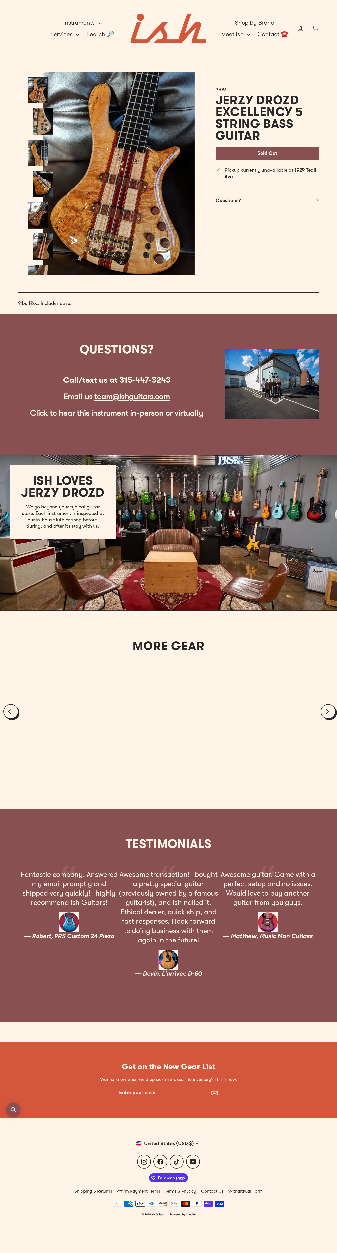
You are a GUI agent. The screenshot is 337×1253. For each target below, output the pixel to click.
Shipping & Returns (93, 1191)
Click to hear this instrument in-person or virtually (116, 413)
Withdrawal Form (245, 1191)
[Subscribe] (214, 1092)
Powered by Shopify (183, 1214)
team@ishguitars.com (132, 396)
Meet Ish (233, 34)
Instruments (79, 22)
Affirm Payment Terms (138, 1191)
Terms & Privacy (180, 1191)
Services (62, 34)
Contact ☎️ (272, 34)
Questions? (228, 200)
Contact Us (212, 1191)
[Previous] (10, 711)
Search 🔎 (100, 34)
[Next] (328, 711)
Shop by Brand (254, 22)
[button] (13, 1110)
